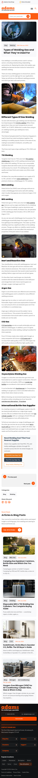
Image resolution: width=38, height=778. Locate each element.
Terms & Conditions (6, 772)
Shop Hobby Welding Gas (14, 464)
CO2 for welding (21, 123)
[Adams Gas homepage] (19, 708)
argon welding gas (22, 179)
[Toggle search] (35, 8)
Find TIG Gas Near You (13, 460)
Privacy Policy (16, 772)
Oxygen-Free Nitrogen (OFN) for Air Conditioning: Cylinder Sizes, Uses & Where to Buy (17, 687)
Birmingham (21, 760)
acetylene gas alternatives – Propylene (14, 401)
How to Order (17, 775)
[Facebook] (3, 502)
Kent (3, 764)
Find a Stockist (19, 718)
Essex (15, 764)
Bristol (29, 760)
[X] (6, 502)
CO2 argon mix (25, 338)
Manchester (12, 760)
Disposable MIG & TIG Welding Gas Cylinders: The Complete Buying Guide (18, 606)
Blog (4, 494)
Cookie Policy (25, 772)
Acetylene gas (20, 388)
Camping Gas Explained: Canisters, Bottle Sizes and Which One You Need (19, 563)
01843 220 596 (10, 714)
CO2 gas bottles (7, 325)
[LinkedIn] (9, 502)
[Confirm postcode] (28, 16)
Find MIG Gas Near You (13, 455)
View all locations (25, 764)
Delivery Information (6, 775)
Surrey (9, 764)
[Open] (32, 8)
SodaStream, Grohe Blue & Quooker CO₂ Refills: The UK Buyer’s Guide (19, 646)
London (4, 760)
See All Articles (9, 530)
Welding (12, 494)
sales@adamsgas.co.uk (28, 714)
